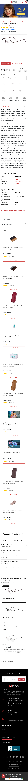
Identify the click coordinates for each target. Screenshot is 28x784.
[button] (5, 27)
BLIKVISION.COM (14, 768)
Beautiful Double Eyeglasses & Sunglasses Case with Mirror (11, 453)
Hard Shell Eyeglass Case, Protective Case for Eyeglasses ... (13, 306)
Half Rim (16, 183)
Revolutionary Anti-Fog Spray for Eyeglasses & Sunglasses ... (12, 335)
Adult (16, 185)
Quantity (21, 68)
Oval (15, 178)
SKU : (2, 31)
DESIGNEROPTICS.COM (14, 761)
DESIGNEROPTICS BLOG (14, 765)
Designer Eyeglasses (11, 19)
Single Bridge (18, 181)
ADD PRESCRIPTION (17, 63)
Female (16, 179)
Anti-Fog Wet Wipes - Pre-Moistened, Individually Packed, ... (13, 365)
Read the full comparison (7, 661)
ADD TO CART (14, 260)
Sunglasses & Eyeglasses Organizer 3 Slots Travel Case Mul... (13, 511)
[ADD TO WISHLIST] (25, 28)
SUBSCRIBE (21, 679)
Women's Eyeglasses (20, 21)
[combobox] (4, 2)
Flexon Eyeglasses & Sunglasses (11, 20)
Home (2, 19)
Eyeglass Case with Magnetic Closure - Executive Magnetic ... (13, 248)
